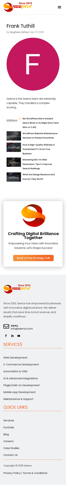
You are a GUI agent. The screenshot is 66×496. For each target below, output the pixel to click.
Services (8, 420)
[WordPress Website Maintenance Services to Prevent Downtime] (14, 136)
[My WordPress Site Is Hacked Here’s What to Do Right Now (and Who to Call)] (14, 121)
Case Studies (11, 448)
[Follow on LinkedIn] (12, 335)
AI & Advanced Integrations (20, 378)
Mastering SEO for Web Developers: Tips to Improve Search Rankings (37, 164)
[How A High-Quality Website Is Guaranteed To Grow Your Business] (14, 148)
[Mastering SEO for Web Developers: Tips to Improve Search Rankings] (14, 162)
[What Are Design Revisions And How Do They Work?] (14, 177)
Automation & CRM (15, 371)
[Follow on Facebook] (5, 335)
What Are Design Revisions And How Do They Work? (39, 176)
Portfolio (8, 427)
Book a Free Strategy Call (33, 258)
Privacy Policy (12, 473)
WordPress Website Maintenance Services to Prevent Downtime (40, 135)
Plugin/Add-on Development (21, 385)
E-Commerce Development (21, 364)
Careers (8, 441)
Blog (6, 434)
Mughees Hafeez (19, 32)
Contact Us (10, 455)
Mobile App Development (19, 392)
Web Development (15, 357)
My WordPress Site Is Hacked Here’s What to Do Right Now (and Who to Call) (40, 123)
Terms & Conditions (35, 473)
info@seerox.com (22, 329)
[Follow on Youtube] (18, 335)
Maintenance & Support (18, 399)
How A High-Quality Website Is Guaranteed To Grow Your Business (39, 149)
